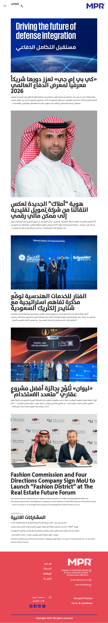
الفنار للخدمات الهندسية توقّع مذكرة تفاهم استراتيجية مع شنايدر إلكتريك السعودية (49, 302)
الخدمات (47, 569)
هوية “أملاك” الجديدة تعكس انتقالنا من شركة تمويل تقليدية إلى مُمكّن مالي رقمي (49, 210)
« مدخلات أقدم (17, 513)
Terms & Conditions (81, 603)
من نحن (48, 564)
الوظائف (47, 574)
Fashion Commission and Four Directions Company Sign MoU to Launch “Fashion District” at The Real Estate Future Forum (53, 484)
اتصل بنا (47, 579)
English (25, 6)
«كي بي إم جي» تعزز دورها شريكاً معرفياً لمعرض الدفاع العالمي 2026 (54, 85)
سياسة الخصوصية (83, 598)
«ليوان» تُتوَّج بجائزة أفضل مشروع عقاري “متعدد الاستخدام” (52, 391)
